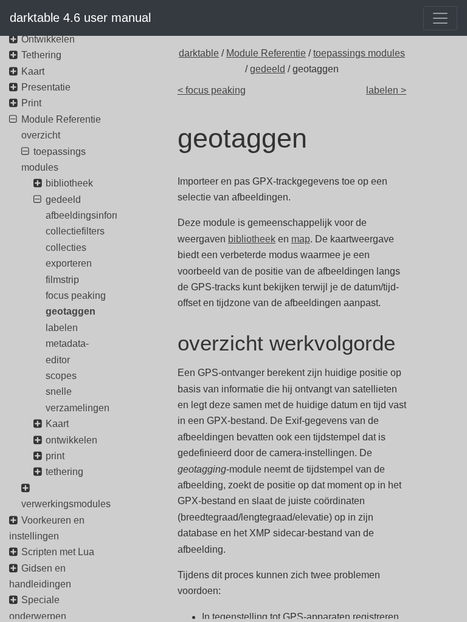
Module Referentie (266, 53)
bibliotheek (251, 239)
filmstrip (62, 280)
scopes (61, 376)
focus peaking (76, 295)
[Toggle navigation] (440, 18)
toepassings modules (359, 53)
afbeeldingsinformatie (92, 215)
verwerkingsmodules (66, 504)
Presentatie (46, 87)
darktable (199, 53)
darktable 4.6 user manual (80, 17)
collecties (66, 247)
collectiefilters (75, 231)
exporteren (69, 263)
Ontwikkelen (48, 39)
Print (31, 103)
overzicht (40, 135)
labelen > (386, 90)
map (300, 239)
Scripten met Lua (57, 552)
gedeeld (267, 69)
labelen (62, 328)
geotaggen (70, 311)
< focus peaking (212, 90)
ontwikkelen (71, 440)
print (55, 456)
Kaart (32, 71)
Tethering (41, 55)
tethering (64, 471)
